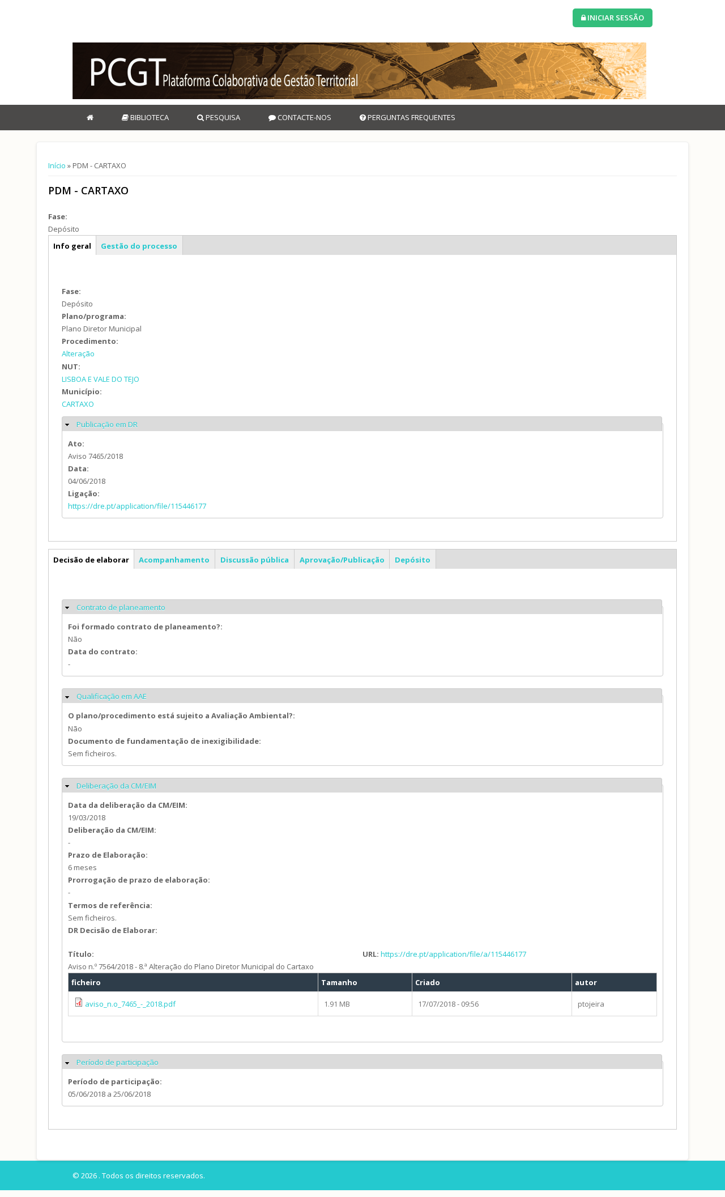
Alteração (78, 353)
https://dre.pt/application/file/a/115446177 (453, 954)
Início (57, 165)
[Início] (359, 70)
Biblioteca (149, 117)
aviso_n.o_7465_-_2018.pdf (130, 1004)
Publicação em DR (107, 424)
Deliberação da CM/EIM (116, 786)
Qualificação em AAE (111, 696)
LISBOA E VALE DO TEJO (100, 379)
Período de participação (117, 1062)
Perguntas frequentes (410, 117)
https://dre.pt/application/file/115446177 (137, 506)
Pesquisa (222, 117)
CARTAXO (78, 404)
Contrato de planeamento (120, 607)
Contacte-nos (303, 117)
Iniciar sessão (615, 17)
